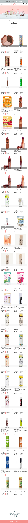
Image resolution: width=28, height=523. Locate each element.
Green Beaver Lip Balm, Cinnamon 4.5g (5, 431)
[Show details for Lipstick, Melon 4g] (20, 181)
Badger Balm (3, 490)
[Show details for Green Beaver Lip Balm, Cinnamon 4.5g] (7, 422)
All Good (15, 306)
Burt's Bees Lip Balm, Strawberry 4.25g (7, 131)
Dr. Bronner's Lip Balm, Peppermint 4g (5, 472)
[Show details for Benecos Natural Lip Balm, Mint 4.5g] (7, 278)
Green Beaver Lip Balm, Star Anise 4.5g (19, 410)
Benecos (2, 306)
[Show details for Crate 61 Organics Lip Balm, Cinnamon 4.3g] (7, 340)
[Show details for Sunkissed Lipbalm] (20, 259)
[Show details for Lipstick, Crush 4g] (7, 181)
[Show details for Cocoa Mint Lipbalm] (7, 259)
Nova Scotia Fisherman (17, 228)
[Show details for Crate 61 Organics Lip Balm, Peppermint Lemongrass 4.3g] (20, 360)
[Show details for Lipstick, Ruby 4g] (7, 162)
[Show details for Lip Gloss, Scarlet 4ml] (20, 162)
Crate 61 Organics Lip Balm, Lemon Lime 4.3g (6, 209)
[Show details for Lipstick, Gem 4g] (7, 143)
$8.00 (15, 251)
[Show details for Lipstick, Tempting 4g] (20, 143)
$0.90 (2, 212)
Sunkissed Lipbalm (18, 267)
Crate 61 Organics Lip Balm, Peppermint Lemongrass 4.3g (20, 369)
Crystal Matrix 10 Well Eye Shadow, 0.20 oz (19, 49)
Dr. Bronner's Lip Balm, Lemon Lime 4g (6, 451)
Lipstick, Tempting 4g (18, 151)
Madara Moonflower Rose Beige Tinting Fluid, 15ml (20, 209)
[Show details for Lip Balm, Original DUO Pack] (20, 221)
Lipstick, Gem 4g (4, 151)
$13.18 (15, 173)
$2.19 (2, 454)
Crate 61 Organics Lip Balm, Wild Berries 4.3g (7, 410)
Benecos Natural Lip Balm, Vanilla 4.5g (7, 308)
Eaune (15, 470)
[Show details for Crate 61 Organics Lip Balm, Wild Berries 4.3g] (7, 401)
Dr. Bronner (2, 449)
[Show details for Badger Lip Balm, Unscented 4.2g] (7, 483)
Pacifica (2, 68)
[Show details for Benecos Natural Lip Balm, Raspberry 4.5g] (20, 278)
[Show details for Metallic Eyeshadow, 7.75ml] (7, 81)
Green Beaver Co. (16, 68)
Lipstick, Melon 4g (17, 189)
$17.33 (2, 93)
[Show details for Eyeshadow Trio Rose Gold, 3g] (7, 40)
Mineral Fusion (16, 109)
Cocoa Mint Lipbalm (4, 267)
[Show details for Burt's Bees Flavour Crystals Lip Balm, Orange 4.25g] (7, 102)
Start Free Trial (14, 521)
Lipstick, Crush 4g (4, 189)
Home (5, 20)
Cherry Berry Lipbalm (18, 248)
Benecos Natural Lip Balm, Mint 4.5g (7, 287)
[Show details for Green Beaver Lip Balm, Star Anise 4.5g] (20, 401)
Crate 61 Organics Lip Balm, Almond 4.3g (6, 328)
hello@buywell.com (14, 514)
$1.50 (2, 494)
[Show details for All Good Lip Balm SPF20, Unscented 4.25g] (20, 299)
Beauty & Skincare (15, 20)
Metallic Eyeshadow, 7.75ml (6, 89)
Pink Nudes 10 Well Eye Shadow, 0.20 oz (7, 70)
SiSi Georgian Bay (16, 247)
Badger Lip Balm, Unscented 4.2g (7, 491)
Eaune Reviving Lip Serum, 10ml (20, 471)
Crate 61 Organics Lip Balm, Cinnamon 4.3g (6, 349)
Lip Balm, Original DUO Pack (19, 229)
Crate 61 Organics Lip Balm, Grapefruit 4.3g (6, 369)
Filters (15, 27)
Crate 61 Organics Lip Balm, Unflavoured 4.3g (6, 390)
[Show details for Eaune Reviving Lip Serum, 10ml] (20, 463)
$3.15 (15, 311)
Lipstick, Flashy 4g (17, 130)
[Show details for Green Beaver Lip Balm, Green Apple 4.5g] (20, 81)
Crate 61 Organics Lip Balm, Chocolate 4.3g (19, 328)
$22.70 (2, 52)
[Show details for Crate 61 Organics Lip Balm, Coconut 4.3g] (20, 340)
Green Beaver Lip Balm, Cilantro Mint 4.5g (20, 431)
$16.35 (15, 114)
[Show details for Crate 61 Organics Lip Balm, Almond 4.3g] (7, 319)
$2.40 (2, 114)
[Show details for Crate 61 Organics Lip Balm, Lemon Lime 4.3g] (7, 200)
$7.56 (15, 232)
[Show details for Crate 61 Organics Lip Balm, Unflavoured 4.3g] (7, 381)
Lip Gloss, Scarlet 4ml (18, 170)
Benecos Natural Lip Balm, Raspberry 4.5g (19, 287)
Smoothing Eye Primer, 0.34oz (6, 229)
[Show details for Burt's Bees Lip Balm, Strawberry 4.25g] (7, 122)
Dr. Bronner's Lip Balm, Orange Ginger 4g (20, 451)
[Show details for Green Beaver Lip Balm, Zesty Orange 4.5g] (20, 61)
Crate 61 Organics (3, 347)
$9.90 (15, 212)
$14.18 (15, 475)
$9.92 (2, 251)
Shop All (9, 20)
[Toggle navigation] (2, 4)
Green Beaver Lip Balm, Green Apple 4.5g (20, 90)
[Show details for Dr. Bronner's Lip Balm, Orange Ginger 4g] (20, 442)
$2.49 (15, 494)
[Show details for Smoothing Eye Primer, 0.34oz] (7, 221)
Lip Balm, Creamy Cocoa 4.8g (19, 491)
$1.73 (15, 454)
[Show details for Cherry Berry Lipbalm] (20, 240)
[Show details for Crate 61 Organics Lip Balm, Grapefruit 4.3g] (7, 360)
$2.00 (15, 73)
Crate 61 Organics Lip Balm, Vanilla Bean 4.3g (19, 390)
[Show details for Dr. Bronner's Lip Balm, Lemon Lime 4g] (7, 442)
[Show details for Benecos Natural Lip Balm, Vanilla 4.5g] (7, 299)
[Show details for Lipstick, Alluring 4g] (20, 102)
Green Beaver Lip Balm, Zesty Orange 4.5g (20, 70)
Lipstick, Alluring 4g (17, 110)
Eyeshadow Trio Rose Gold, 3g (7, 48)
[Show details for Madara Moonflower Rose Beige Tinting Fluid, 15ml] (20, 200)
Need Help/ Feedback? (14, 511)
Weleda (2, 247)
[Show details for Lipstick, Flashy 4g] (20, 122)
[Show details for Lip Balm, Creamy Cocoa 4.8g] (20, 483)
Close (26, 1)
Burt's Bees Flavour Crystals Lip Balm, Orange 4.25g (7, 111)
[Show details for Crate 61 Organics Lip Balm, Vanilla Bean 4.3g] (20, 381)
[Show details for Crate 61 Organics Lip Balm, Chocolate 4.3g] (20, 319)
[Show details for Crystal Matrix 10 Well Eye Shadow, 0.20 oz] (20, 40)
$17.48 (15, 52)
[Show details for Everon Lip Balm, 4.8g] (7, 240)
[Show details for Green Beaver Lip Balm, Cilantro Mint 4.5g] (20, 422)
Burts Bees (2, 109)
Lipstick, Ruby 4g (4, 170)
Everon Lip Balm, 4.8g (5, 248)
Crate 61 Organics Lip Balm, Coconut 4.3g (19, 349)
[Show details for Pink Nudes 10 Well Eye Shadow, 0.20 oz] (7, 61)
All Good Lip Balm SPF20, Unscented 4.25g (19, 308)
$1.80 (2, 290)
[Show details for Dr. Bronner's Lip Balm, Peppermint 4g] (7, 463)
